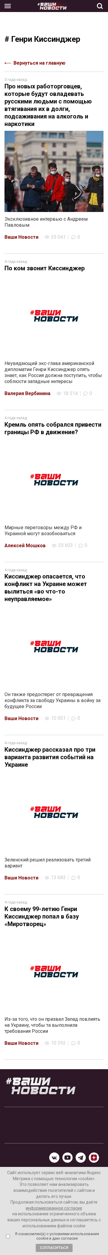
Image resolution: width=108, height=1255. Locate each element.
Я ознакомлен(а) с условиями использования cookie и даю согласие (57, 1236)
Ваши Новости (21, 237)
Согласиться (54, 1247)
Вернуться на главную (39, 63)
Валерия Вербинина (27, 393)
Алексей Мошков (25, 545)
